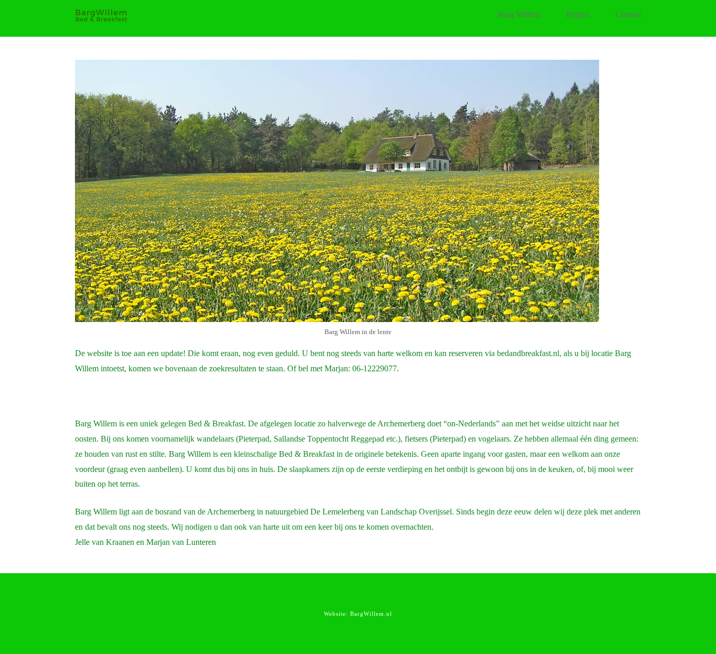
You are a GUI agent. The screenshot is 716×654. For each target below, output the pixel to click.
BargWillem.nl (371, 613)
